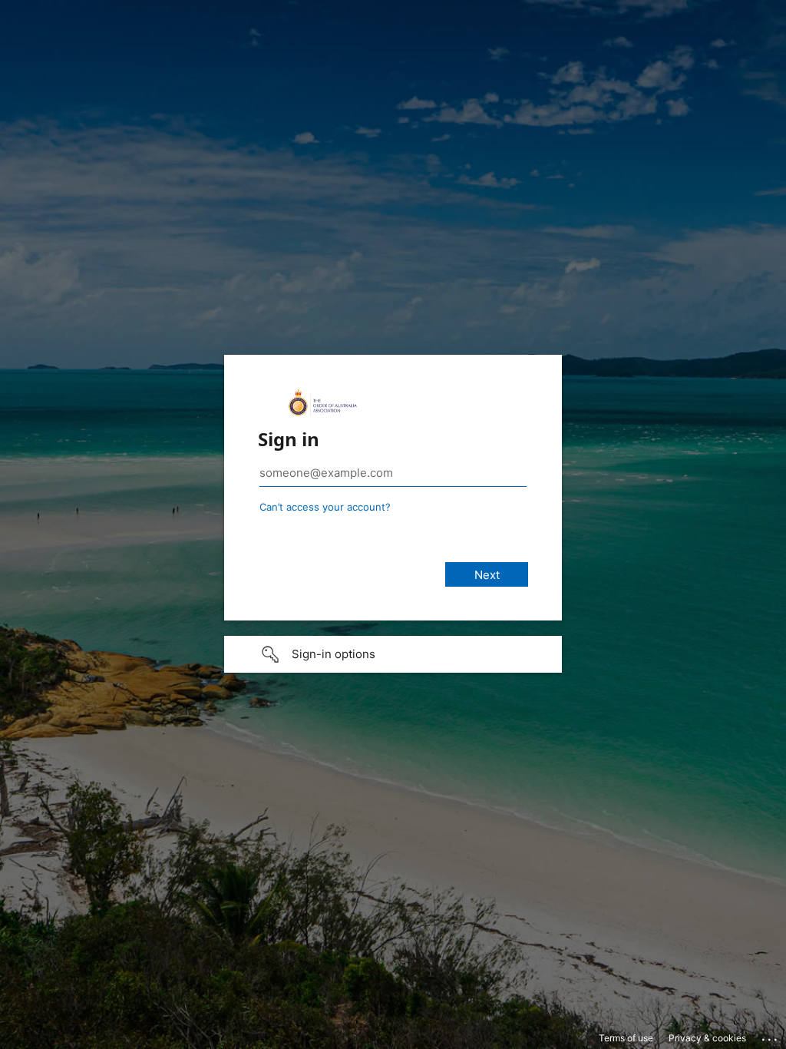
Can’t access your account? (325, 507)
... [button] (770, 1036)
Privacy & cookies (707, 1038)
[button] (393, 654)
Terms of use (626, 1038)
